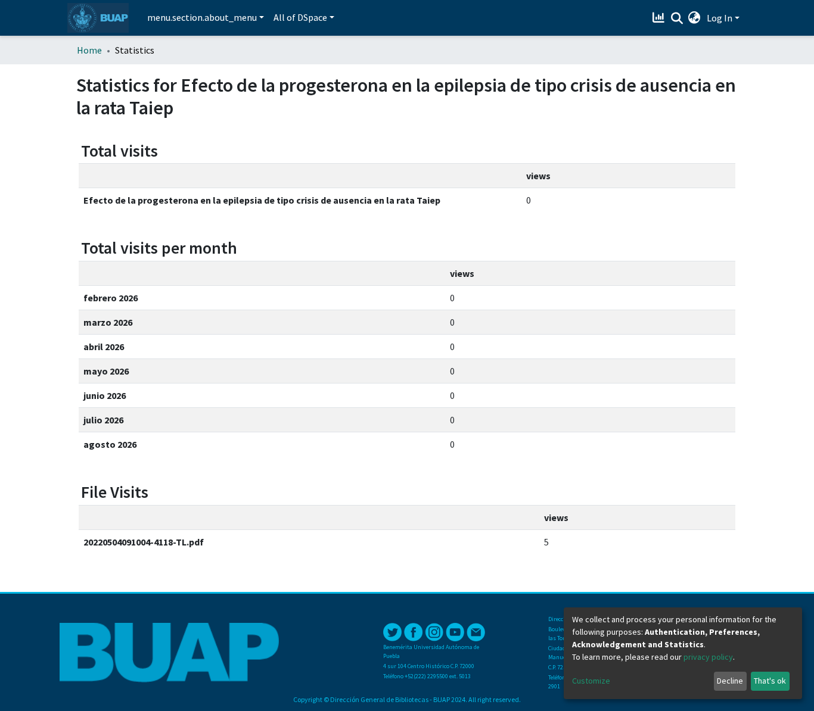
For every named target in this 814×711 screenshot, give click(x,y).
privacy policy (708, 656)
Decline (730, 680)
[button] (694, 18)
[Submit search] (677, 18)
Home (89, 50)
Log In (719, 18)
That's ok (770, 680)
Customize (591, 680)
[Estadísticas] (660, 18)
